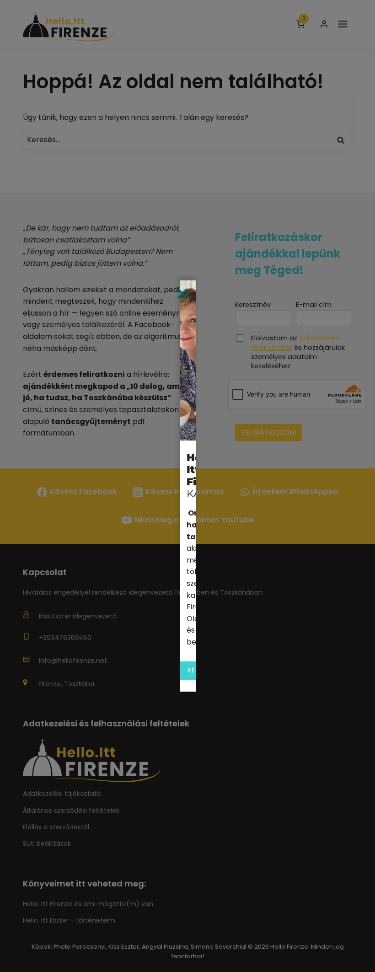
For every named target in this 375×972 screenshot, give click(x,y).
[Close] (182, 294)
